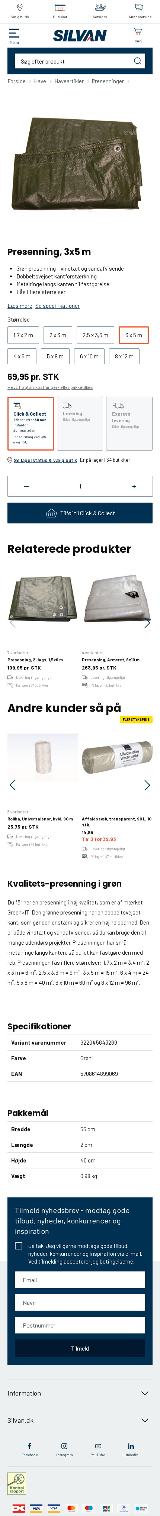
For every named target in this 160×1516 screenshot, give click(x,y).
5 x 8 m (55, 356)
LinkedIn (131, 1454)
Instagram (64, 1454)
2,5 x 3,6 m (95, 335)
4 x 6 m (22, 356)
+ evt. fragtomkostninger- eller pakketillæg (50, 387)
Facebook (30, 1454)
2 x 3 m (57, 335)
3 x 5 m (133, 335)
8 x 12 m (124, 356)
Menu (14, 42)
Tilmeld (80, 1348)
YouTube (98, 1454)
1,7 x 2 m (23, 335)
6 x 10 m (89, 356)
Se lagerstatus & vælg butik (45, 460)
